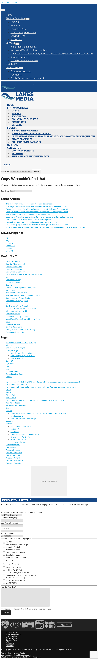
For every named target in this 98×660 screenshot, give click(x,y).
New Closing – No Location (21, 353)
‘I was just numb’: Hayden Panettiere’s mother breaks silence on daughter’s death (37, 212)
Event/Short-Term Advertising (17, 557)
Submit (6, 612)
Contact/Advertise (21, 71)
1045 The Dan (18, 29)
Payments (16, 74)
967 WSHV (16, 39)
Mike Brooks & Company (15, 272)
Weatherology (35, 657)
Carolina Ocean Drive (14, 266)
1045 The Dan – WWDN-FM (21, 426)
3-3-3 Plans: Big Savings (24, 46)
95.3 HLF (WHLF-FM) (14, 570)
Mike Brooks (11, 290)
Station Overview (15, 18)
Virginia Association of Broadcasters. (16, 655)
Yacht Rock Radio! (13, 261)
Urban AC (9, 251)
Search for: (5, 171)
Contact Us (12, 67)
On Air (8, 390)
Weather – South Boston (15, 460)
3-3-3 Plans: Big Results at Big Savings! (21, 342)
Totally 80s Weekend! (14, 282)
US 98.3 (15, 22)
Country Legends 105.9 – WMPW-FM (25, 434)
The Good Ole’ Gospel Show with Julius (21, 287)
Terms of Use (11, 447)
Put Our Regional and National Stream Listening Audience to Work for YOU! (35, 400)
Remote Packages (20, 57)
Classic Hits (10, 243)
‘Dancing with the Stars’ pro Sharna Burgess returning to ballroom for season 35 (37, 209)
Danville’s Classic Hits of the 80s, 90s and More (24, 274)
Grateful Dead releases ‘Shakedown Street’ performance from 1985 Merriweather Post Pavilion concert (45, 227)
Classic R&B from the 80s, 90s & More (21, 308)
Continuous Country (13, 280)
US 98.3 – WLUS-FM (18, 439)
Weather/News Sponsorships (17, 544)
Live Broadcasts (17, 416)
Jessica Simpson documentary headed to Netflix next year (28, 214)
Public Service (11, 397)
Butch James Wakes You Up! (17, 306)
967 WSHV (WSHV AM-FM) (16, 580)
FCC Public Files (12, 371)
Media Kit (10, 645)
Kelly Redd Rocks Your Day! (16, 293)
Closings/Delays (12, 350)
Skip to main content (9, 2)
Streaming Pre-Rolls (13, 547)
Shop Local (10, 421)
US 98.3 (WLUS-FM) (13, 567)
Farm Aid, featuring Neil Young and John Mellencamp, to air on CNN (32, 222)
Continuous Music (13, 314)
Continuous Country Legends (17, 301)
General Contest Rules (14, 374)
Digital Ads (10, 363)
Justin (8, 303)
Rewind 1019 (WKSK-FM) (15, 578)
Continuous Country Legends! (17, 316)
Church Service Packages (24, 60)
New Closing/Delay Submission (23, 356)
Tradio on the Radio (13, 324)
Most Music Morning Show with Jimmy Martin (23, 319)
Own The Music (21, 442)
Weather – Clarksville (14, 452)
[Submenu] (27, 19)
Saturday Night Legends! (15, 264)
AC (7, 238)
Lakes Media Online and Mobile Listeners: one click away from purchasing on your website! (41, 387)
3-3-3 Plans (10, 542)
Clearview (9, 285)
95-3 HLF (15, 25)
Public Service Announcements (28, 78)
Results (8, 408)
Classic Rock (10, 246)
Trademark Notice (13, 450)
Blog (7, 240)
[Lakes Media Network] (17, 90)
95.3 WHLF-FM (16, 429)
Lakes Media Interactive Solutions (19, 384)
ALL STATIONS (11, 583)
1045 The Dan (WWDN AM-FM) (18, 572)
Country (9, 248)
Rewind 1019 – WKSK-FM (20, 437)
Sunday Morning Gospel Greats (18, 298)
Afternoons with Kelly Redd (16, 311)
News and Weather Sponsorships (29, 50)
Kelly (7, 277)
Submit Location (17, 358)
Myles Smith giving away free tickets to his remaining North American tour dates (37, 225)
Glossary (9, 376)
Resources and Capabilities (16, 405)
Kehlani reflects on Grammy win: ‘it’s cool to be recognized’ (28, 219)
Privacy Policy (11, 395)
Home (9, 14)
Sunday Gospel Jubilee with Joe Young (20, 329)
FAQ (7, 369)
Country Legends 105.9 (23, 32)
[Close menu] (3, 10)
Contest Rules (11, 640)
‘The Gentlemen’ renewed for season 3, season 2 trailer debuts (30, 204)
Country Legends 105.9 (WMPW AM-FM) (21, 575)
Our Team (11, 63)
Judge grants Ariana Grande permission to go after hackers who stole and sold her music (40, 217)
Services (10, 42)
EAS (7, 366)
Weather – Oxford (13, 458)
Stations (9, 424)
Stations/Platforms (13, 445)
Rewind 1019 (18, 36)
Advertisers (10, 345)
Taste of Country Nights (15, 269)
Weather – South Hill (14, 463)
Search (36, 172)
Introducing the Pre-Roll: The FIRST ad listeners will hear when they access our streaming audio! (43, 382)
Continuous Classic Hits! (15, 332)
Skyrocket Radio (18, 653)
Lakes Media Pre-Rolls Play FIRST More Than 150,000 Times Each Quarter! (52, 53)
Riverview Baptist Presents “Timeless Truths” (23, 295)
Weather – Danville (13, 455)
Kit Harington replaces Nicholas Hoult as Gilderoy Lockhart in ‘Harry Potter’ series (37, 206)
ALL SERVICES (11, 560)
